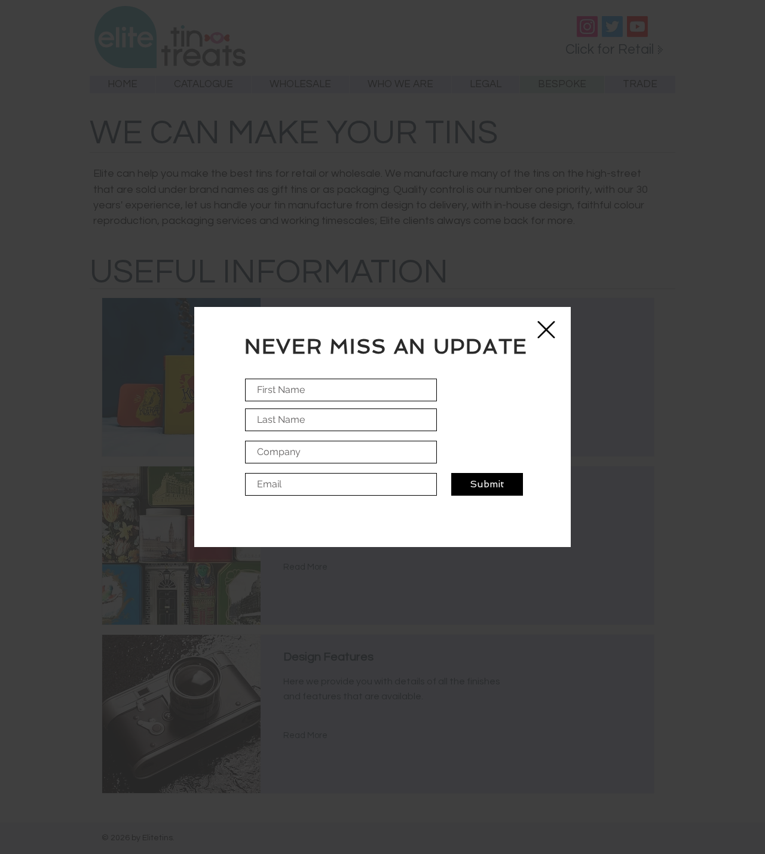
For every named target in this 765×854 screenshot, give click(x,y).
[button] (546, 330)
